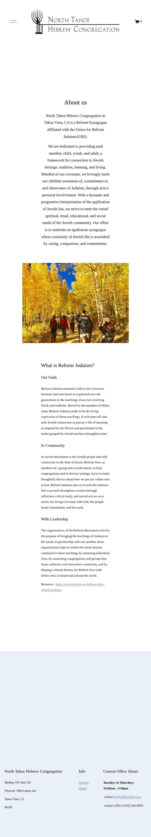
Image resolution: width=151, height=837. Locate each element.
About (83, 788)
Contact (84, 782)
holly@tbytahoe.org (127, 797)
